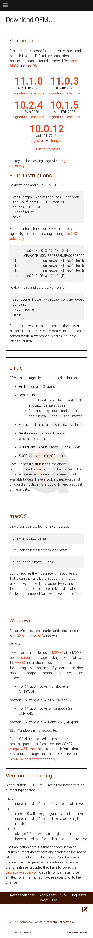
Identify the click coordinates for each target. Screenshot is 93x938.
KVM (63, 895)
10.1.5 (64, 105)
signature (20, 93)
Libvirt (43, 900)
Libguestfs (79, 895)
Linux (73, 61)
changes (37, 93)
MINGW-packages (26, 759)
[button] (9, 5)
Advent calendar (22, 895)
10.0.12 (46, 129)
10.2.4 (28, 105)
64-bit (37, 636)
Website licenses (77, 932)
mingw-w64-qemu (23, 749)
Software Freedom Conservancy (53, 922)
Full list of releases (46, 149)
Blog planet (47, 895)
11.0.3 (64, 81)
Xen (55, 900)
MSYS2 (57, 652)
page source (85, 909)
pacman (23, 658)
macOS (31, 66)
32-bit (21, 636)
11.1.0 (28, 81)
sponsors (25, 932)
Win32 (14, 66)
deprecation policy (19, 872)
